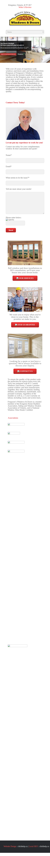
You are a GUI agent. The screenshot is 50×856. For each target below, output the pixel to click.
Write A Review (25, 7)
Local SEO (33, 846)
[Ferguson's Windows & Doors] (25, 19)
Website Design (10, 846)
